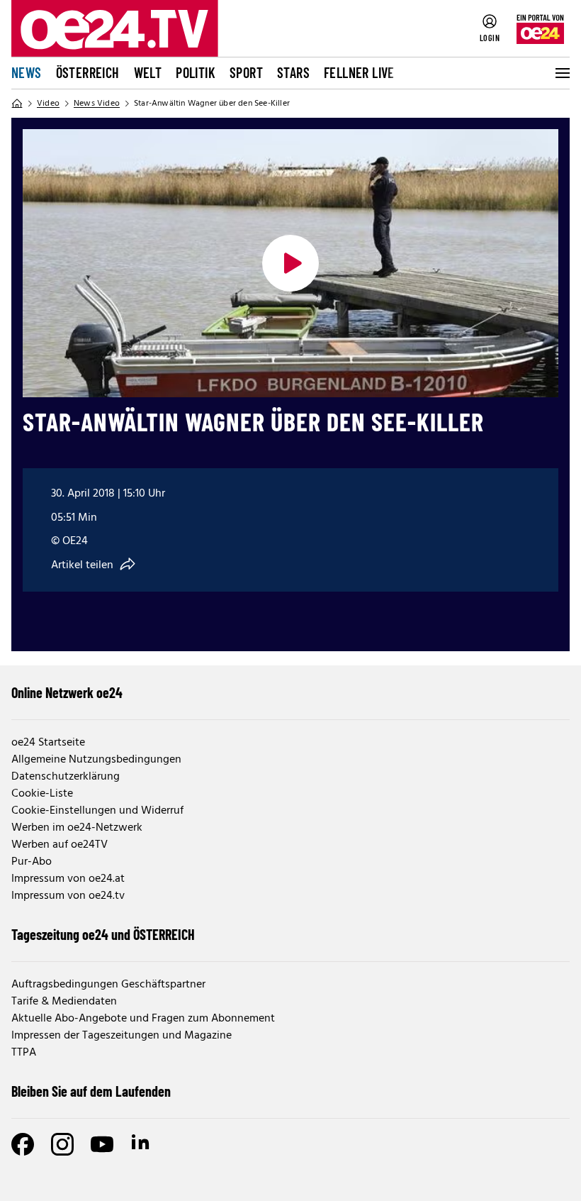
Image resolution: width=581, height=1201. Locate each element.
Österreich (88, 72)
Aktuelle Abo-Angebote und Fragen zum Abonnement (143, 1018)
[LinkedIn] (141, 1144)
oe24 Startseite (48, 743)
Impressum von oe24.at (68, 879)
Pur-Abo (31, 862)
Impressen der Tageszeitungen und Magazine (121, 1035)
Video (48, 103)
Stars (293, 72)
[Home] (17, 103)
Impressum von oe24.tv (68, 896)
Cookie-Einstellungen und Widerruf (97, 811)
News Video (97, 103)
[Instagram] (62, 1144)
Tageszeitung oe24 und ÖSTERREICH (103, 934)
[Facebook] (22, 1144)
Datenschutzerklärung (65, 777)
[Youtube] (102, 1144)
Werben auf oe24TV (59, 845)
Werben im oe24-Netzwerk (76, 828)
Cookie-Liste (42, 794)
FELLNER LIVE (359, 72)
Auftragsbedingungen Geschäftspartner (108, 984)
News (26, 72)
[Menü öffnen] (561, 73)
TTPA (23, 1053)
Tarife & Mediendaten (64, 1001)
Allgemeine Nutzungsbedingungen (96, 760)
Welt (148, 72)
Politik (195, 72)
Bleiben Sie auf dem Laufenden (91, 1091)
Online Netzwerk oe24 (67, 692)
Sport (246, 72)
